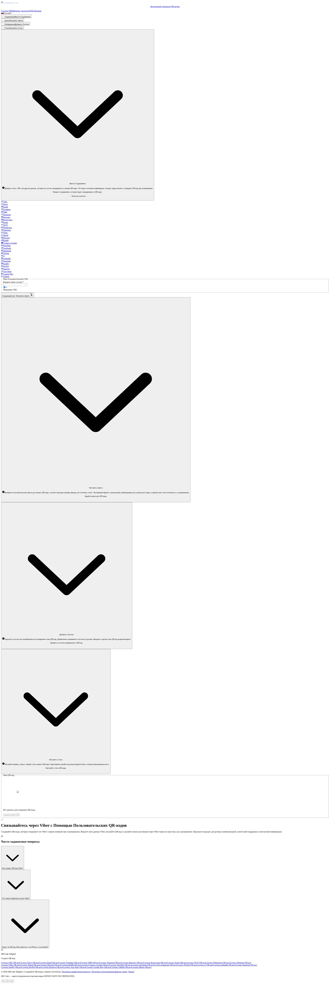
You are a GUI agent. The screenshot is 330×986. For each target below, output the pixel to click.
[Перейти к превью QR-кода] (2, 819)
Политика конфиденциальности (76, 972)
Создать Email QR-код (49, 963)
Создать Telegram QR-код (240, 963)
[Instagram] (12, 981)
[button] (77, 188)
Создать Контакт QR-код (132, 963)
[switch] (4, 287)
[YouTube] (7, 981)
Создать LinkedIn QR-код (224, 965)
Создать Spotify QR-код (11, 967)
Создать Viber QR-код (10, 965)
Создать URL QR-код (10, 963)
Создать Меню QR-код (141, 967)
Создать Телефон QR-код (70, 963)
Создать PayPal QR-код (32, 967)
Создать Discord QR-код (50, 965)
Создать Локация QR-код (110, 963)
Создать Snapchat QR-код (246, 965)
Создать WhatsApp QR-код (217, 963)
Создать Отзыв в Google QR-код (95, 965)
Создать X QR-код (205, 965)
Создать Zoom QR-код (177, 963)
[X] (3, 981)
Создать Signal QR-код (30, 965)
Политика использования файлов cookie (109, 972)
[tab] (4, 202)
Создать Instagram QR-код (165, 965)
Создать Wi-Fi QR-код (196, 963)
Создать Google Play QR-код (98, 967)
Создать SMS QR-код (90, 963)
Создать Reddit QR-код (71, 965)
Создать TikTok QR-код (186, 965)
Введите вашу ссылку (13, 282)
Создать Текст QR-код (29, 963)
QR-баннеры (35, 11)
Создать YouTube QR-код (120, 965)
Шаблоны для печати (20, 11)
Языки (131, 972)
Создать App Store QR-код (74, 967)
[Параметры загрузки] (18, 814)
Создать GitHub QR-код (121, 967)
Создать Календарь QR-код (155, 963)
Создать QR (6, 11)
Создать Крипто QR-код (52, 967)
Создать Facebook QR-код (142, 965)
